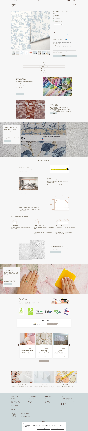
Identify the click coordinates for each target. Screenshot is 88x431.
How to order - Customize (44, 66)
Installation (44, 70)
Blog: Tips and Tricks (37, 0)
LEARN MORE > (53, 113)
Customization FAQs (14, 0)
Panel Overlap (13, 406)
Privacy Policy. (27, 426)
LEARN (52, 4)
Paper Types (70, 46)
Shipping (54, 21)
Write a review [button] (52, 323)
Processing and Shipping (21, 0)
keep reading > (8, 284)
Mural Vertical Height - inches (59, 39)
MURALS (43, 4)
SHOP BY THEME (31, 4)
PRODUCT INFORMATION (44, 68)
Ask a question (44, 64)
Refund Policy (28, 0)
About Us (46, 398)
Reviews (32, 0)
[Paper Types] (44, 377)
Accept (43, 428)
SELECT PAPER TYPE (57, 43)
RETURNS (44, 74)
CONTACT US (57, 4)
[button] (18, 345)
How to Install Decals (14, 409)
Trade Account (47, 401)
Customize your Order (14, 405)
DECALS (48, 4)
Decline (57, 428)
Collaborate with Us (47, 402)
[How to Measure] (66, 377)
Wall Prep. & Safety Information (15, 402)
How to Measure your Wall (15, 401)
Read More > (7, 141)
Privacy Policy (30, 402)
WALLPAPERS (38, 4)
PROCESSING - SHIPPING (44, 72)
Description (44, 62)
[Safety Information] (21, 377)
